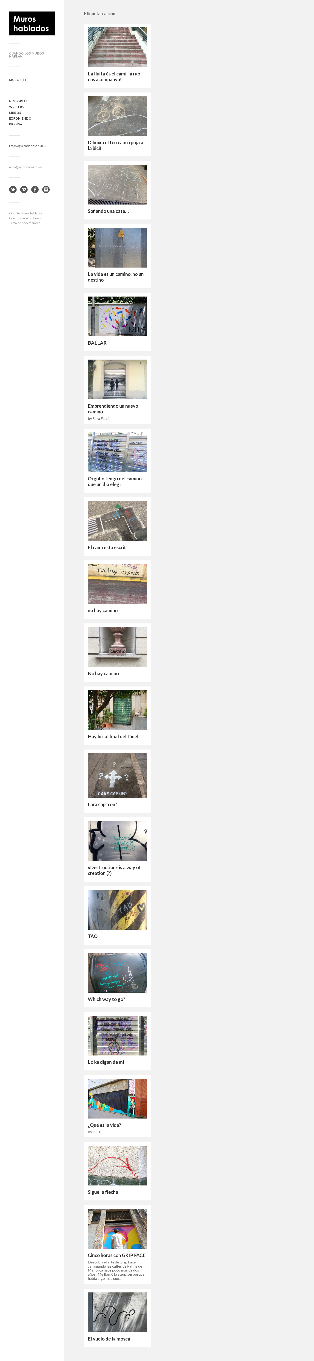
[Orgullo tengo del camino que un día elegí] (117, 452)
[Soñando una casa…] (117, 185)
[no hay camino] (117, 584)
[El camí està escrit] (117, 521)
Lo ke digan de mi (106, 1062)
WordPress (33, 218)
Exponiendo (20, 118)
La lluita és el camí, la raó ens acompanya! (114, 76)
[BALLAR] (117, 316)
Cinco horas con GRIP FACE (117, 1255)
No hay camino (103, 673)
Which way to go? (106, 999)
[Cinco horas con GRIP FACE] (117, 1229)
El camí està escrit (107, 547)
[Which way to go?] (117, 973)
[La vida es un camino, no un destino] (117, 248)
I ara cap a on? (102, 804)
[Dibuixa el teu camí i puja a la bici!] (117, 116)
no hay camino (103, 610)
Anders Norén (31, 223)
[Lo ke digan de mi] (117, 1035)
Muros (15, 80)
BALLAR (97, 343)
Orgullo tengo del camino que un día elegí (115, 481)
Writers (16, 107)
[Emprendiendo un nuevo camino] (117, 379)
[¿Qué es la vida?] (117, 1099)
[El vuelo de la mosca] (117, 1312)
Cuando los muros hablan (26, 55)
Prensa (15, 124)
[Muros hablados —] (32, 23)
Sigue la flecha (103, 1192)
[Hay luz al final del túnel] (117, 710)
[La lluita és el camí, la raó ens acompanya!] (117, 47)
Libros (15, 113)
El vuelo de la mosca (109, 1338)
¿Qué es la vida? (104, 1125)
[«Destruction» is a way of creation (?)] (117, 841)
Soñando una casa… (108, 211)
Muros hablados (32, 213)
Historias (18, 101)
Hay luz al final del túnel (113, 736)
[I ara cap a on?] (117, 775)
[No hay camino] (117, 647)
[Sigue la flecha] (117, 1165)
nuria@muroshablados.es (25, 167)
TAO (93, 936)
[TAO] (117, 910)
